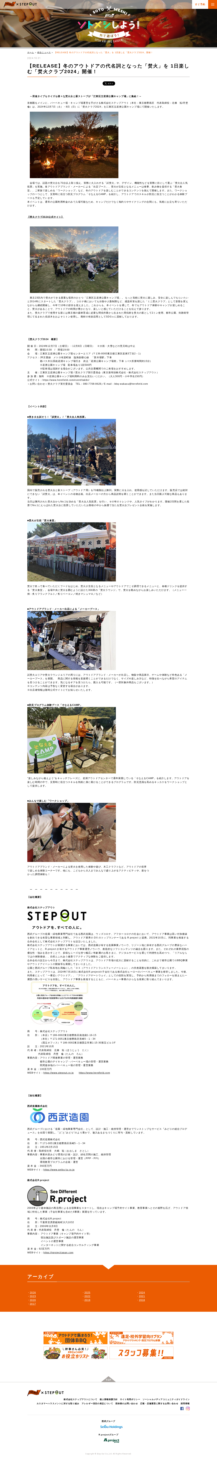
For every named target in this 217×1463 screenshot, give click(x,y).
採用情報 (185, 1403)
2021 (142, 1296)
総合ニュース (44, 52)
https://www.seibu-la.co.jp (59, 1169)
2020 (33, 1300)
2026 (33, 1292)
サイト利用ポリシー (130, 1399)
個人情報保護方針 (109, 1399)
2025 (87, 1292)
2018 (142, 1300)
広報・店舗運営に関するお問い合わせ (159, 1403)
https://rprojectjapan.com (58, 1252)
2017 (33, 1304)
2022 (87, 1296)
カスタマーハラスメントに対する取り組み (58, 1403)
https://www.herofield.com (94, 1073)
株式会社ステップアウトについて (80, 1399)
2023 (33, 1296)
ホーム (30, 52)
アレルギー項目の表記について (97, 1403)
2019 (87, 1300)
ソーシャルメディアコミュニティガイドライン (166, 1399)
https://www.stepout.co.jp (58, 1073)
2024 (142, 1292)
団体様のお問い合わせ (126, 1403)
